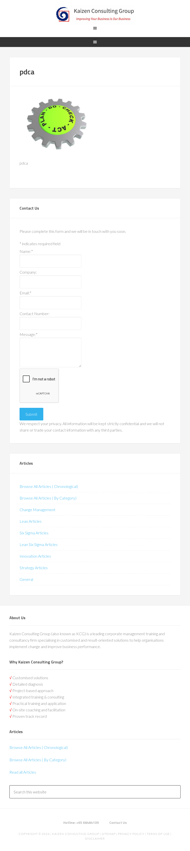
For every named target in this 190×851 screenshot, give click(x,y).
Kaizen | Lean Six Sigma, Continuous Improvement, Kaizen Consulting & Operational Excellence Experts (94, 15)
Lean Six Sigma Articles (39, 544)
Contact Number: (34, 313)
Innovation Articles (35, 556)
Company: (28, 272)
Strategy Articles (34, 567)
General (26, 579)
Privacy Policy (131, 834)
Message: (29, 334)
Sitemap (109, 834)
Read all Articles (22, 772)
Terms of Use (158, 834)
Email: (25, 292)
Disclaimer (95, 838)
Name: (26, 251)
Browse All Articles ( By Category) (48, 498)
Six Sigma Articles (34, 532)
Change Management (37, 509)
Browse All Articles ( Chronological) (49, 486)
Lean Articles (31, 521)
